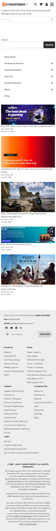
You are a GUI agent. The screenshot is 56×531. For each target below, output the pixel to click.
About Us (38, 391)
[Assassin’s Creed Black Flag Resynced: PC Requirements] (28, 269)
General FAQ (10, 418)
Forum (7, 433)
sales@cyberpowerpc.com (22, 323)
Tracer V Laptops (35, 363)
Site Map (38, 414)
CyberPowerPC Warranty (16, 421)
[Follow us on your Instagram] (21, 328)
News (28, 89)
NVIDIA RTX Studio (36, 360)
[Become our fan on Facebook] (6, 328)
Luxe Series (32, 356)
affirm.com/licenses (27, 524)
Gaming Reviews (28, 70)
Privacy (7, 441)
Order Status (10, 410)
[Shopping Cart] (41, 4)
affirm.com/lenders (23, 516)
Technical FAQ (11, 414)
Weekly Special (11, 367)
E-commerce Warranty (15, 425)
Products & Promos (28, 63)
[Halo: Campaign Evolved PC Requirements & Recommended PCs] (28, 197)
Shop (7, 96)
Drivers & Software (13, 402)
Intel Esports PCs (35, 379)
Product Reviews (28, 83)
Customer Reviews (43, 402)
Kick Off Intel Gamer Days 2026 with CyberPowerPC (27, 126)
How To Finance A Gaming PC (16, 244)
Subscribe (45, 334)
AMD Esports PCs (35, 382)
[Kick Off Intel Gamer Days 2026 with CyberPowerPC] (28, 115)
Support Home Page (14, 391)
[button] (35, 4)
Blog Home (10, 57)
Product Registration (14, 406)
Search (4, 39)
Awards (37, 399)
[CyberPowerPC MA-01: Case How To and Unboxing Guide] (28, 152)
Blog (36, 418)
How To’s (28, 76)
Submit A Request (12, 399)
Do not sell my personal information (21, 453)
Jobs (36, 406)
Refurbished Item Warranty (17, 429)
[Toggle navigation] (52, 4)
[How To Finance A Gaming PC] (28, 235)
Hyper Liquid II (34, 352)
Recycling (38, 410)
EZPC (6, 375)
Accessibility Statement (15, 449)
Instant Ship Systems (14, 371)
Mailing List (39, 395)
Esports (7, 352)
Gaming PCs (10, 356)
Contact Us (9, 395)
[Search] (52, 19)
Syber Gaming (11, 363)
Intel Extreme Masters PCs (39, 375)
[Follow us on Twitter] (16, 328)
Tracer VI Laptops (35, 367)
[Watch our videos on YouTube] (11, 328)
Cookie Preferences (13, 445)
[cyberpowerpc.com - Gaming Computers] (15, 4)
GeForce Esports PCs (37, 371)
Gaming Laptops (12, 360)
